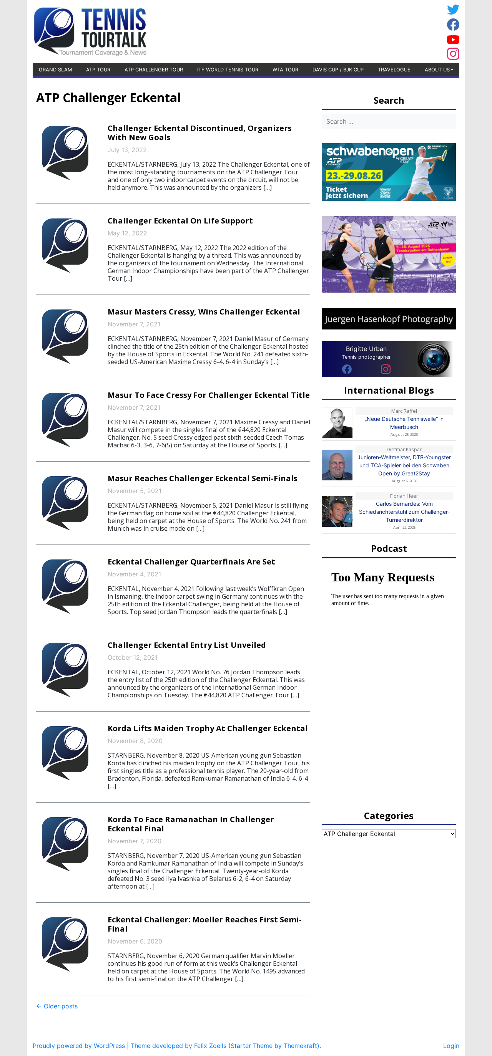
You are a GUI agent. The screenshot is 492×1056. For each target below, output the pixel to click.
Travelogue (394, 70)
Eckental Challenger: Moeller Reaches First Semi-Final (205, 924)
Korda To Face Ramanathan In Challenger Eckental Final (191, 824)
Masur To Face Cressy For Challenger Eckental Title (209, 395)
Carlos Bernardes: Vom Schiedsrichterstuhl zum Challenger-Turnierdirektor (404, 511)
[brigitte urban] (347, 369)
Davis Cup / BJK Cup (338, 70)
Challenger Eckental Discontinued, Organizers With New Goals (200, 132)
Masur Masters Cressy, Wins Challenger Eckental (204, 311)
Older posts (57, 1006)
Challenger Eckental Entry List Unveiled (187, 645)
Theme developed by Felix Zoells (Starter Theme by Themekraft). (226, 1045)
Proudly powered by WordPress (79, 1045)
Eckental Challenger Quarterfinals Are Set (191, 561)
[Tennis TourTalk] (90, 31)
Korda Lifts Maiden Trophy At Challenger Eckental (208, 728)
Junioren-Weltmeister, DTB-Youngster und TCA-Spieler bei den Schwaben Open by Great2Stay (404, 465)
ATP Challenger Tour (154, 70)
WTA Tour (285, 70)
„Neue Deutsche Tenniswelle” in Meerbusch (404, 422)
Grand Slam (55, 70)
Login (451, 1045)
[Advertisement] (382, 30)
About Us (437, 70)
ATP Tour (98, 70)
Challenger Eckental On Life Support (180, 220)
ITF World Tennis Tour (227, 70)
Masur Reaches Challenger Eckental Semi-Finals (203, 478)
